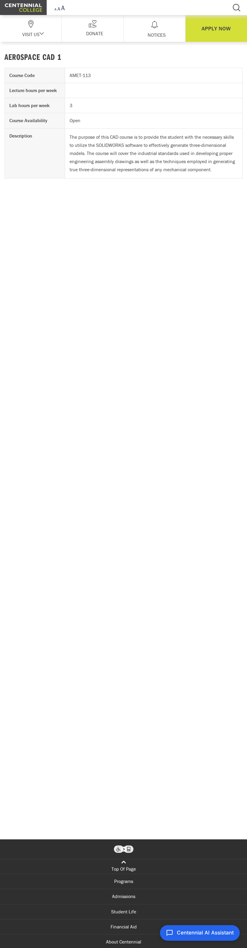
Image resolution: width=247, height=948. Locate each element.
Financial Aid (124, 927)
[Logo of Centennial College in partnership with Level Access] (123, 849)
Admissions (123, 896)
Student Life (123, 912)
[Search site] (236, 7)
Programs (123, 881)
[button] (92, 28)
